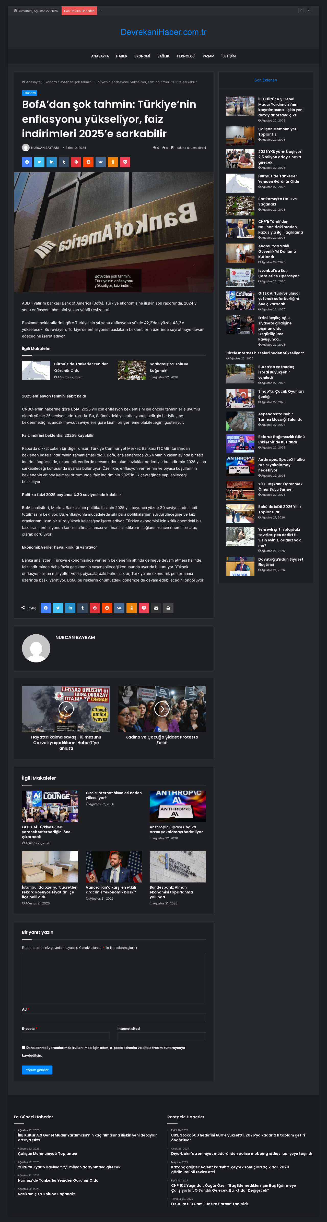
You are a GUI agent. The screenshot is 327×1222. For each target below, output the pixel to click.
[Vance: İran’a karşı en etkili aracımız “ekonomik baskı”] (114, 866)
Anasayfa (100, 56)
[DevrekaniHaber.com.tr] (163, 32)
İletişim (228, 56)
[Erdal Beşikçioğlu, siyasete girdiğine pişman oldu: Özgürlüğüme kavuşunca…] (240, 324)
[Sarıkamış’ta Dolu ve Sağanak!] (132, 370)
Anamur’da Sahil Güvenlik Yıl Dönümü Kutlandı (277, 251)
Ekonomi (142, 56)
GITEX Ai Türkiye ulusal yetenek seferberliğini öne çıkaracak (46, 832)
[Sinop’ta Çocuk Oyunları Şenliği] (240, 398)
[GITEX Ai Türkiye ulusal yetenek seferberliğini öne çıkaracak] (50, 806)
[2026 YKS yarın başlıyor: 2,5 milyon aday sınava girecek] (240, 158)
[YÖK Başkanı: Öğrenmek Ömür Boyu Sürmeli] (240, 491)
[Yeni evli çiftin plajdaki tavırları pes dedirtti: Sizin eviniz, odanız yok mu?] (240, 536)
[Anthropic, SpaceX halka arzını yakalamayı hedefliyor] (178, 806)
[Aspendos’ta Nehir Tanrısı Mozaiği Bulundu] (240, 421)
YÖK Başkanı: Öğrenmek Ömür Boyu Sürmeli (280, 486)
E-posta (29, 1028)
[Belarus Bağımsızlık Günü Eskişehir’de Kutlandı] (240, 443)
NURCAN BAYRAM (45, 148)
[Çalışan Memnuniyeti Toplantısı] (240, 136)
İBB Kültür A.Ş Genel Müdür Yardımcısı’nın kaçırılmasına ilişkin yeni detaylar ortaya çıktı (280, 107)
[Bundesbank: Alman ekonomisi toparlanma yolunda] (178, 866)
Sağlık (163, 56)
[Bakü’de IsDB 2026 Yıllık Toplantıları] (240, 513)
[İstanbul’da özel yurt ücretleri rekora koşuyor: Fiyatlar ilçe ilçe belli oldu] (50, 866)
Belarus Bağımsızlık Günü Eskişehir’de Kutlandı (281, 439)
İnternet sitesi (129, 1028)
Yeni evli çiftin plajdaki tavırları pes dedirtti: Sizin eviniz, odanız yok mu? (279, 537)
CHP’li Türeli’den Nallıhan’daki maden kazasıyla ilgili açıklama (280, 227)
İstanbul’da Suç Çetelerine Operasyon (279, 273)
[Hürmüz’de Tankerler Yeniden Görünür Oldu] (36, 370)
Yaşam (208, 56)
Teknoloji (186, 56)
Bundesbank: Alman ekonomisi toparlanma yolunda (171, 892)
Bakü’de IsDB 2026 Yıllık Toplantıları (279, 509)
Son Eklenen (265, 80)
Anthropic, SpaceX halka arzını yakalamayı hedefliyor (176, 829)
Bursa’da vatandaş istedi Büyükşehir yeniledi (276, 372)
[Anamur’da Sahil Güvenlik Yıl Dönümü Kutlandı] (240, 253)
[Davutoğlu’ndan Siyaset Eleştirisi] (240, 566)
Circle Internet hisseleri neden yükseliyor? (114, 795)
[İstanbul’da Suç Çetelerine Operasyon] (240, 277)
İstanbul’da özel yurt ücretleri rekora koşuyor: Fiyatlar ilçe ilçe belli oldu (50, 892)
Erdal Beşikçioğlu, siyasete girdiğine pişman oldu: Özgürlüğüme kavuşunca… (275, 328)
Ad (25, 1009)
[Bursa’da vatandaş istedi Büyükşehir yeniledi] (240, 373)
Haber (121, 56)
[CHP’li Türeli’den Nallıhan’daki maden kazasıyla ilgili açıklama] (240, 228)
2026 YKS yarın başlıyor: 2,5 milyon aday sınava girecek (144, 11)
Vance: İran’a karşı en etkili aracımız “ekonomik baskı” (111, 890)
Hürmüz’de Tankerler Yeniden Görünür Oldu (278, 179)
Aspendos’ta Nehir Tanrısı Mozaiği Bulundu (280, 417)
